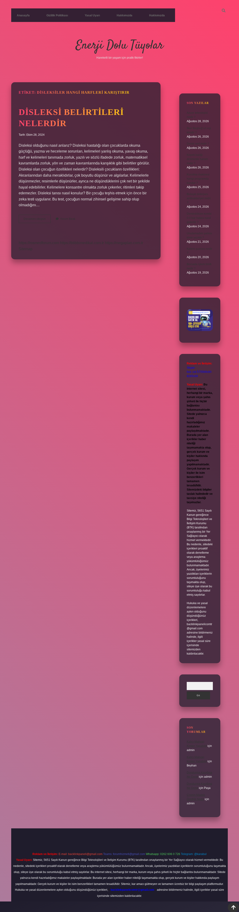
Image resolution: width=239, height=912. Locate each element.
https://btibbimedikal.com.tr (82, 243)
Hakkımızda (124, 15)
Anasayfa (23, 15)
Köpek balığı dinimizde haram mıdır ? (197, 159)
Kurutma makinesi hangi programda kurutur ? (198, 179)
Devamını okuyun (37, 220)
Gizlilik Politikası (57, 15)
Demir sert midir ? (198, 143)
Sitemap (25, 249)
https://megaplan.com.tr (124, 243)
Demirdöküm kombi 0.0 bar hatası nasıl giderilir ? (199, 218)
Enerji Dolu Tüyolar (119, 45)
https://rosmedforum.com (39, 243)
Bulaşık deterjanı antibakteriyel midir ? (199, 198)
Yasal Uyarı (92, 15)
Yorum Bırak (67, 219)
